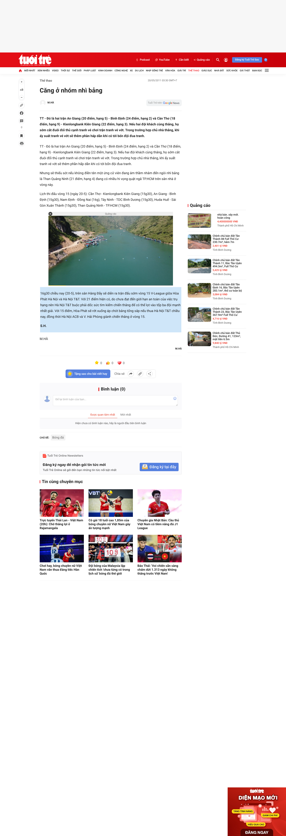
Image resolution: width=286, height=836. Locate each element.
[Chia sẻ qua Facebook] (131, 374)
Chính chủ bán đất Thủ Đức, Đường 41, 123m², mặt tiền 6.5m (227, 336)
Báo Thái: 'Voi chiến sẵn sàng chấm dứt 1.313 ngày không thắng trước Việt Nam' (158, 569)
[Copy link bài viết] (140, 374)
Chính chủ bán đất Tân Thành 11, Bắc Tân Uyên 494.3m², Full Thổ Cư (227, 263)
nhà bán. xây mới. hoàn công (228, 216)
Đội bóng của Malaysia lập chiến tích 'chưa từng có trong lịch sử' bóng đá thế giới (109, 569)
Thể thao (193, 70)
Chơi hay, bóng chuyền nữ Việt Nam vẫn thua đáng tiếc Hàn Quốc (61, 569)
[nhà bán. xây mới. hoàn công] (199, 220)
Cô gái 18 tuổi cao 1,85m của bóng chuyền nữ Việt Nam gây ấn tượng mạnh (109, 524)
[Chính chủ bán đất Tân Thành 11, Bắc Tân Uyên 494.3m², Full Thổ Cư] (199, 266)
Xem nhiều (44, 70)
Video (55, 70)
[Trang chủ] (20, 70)
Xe (131, 70)
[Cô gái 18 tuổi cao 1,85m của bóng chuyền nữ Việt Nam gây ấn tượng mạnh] (111, 503)
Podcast (145, 59)
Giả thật (245, 70)
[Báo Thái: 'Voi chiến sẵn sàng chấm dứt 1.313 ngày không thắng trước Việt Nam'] (160, 548)
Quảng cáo (203, 59)
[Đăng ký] (159, 467)
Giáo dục (207, 70)
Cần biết (184, 59)
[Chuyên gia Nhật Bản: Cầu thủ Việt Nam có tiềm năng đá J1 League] (160, 503)
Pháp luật (90, 70)
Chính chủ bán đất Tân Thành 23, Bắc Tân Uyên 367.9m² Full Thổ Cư (227, 312)
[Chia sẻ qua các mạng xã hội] (149, 374)
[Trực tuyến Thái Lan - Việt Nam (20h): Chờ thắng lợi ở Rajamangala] (62, 503)
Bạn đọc (257, 70)
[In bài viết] (21, 143)
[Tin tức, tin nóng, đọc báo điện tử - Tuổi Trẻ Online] (34, 60)
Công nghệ (121, 70)
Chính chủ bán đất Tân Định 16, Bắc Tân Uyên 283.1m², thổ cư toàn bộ (227, 287)
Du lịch (139, 70)
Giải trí (181, 70)
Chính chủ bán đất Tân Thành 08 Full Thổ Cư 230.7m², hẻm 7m (226, 239)
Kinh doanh (105, 70)
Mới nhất (29, 70)
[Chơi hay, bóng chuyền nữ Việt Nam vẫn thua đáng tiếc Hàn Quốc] (62, 548)
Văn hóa (170, 70)
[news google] (164, 103)
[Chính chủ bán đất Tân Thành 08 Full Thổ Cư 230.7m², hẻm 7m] (199, 241)
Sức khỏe (232, 70)
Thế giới (77, 70)
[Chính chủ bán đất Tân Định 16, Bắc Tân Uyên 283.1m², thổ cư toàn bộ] (199, 290)
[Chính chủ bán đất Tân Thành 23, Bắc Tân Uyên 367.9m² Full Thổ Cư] (199, 314)
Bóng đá (58, 437)
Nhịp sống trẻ (154, 70)
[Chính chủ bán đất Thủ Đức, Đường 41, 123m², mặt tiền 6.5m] (199, 339)
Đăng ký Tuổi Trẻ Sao (247, 59)
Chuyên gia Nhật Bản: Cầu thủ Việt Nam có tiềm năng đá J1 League (158, 524)
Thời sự (65, 70)
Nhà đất (219, 70)
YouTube (164, 59)
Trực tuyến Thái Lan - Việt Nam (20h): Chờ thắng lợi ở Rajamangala (61, 524)
